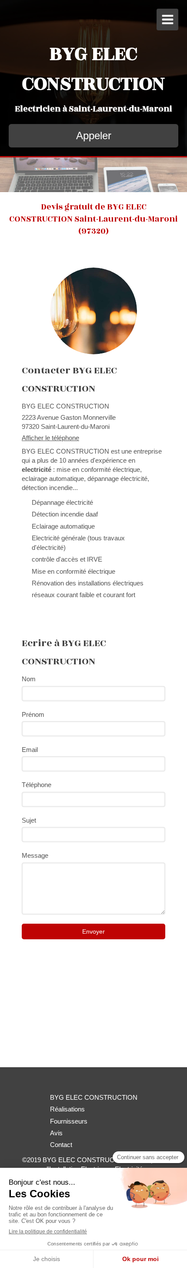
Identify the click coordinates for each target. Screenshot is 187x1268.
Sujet (29, 820)
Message (35, 855)
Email (30, 749)
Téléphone (36, 784)
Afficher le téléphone (50, 437)
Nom (29, 679)
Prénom (33, 714)
